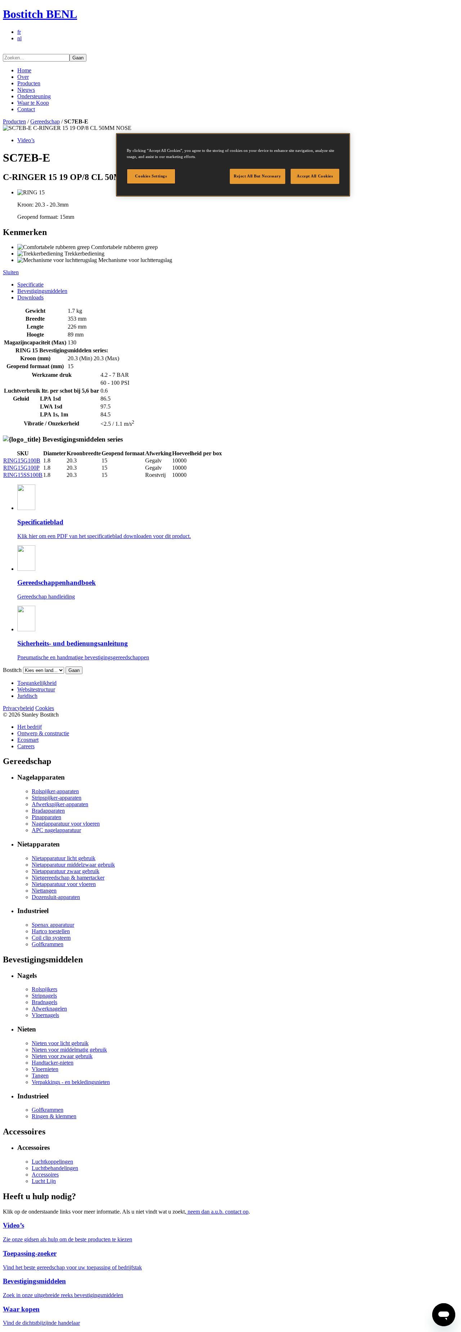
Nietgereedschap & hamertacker (68, 878)
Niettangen (44, 891)
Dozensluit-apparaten (56, 897)
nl (19, 38)
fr (19, 32)
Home (24, 70)
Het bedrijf (29, 727)
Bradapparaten (48, 811)
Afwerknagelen (49, 1009)
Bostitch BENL (40, 14)
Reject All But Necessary (257, 176)
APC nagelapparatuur (56, 830)
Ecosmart (28, 740)
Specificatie (30, 284)
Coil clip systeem (51, 938)
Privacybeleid (18, 708)
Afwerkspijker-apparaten (60, 804)
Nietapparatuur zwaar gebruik (65, 871)
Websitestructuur (36, 689)
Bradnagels (44, 1002)
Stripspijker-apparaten (56, 798)
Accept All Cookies (315, 176)
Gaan (78, 57)
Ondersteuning (34, 96)
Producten (28, 83)
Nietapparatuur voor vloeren (64, 884)
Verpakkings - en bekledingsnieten (71, 1082)
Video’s (26, 140)
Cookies (44, 708)
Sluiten (11, 272)
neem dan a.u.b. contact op (217, 1212)
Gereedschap (45, 121)
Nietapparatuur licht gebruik (63, 858)
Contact (26, 109)
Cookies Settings (151, 176)
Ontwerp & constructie (43, 733)
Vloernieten (45, 1069)
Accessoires (45, 1174)
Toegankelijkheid (37, 683)
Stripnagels (44, 996)
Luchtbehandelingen (55, 1168)
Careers (26, 746)
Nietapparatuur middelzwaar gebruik (73, 865)
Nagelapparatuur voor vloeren (66, 824)
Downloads (30, 297)
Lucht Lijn (44, 1181)
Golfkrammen (47, 944)
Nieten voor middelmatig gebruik (69, 1050)
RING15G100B (21, 460)
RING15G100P (21, 468)
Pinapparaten (46, 817)
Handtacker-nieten (52, 1063)
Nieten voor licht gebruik (60, 1043)
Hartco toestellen (51, 931)
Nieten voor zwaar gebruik (62, 1056)
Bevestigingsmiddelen (42, 291)
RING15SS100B (22, 475)
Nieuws (26, 90)
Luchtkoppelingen (52, 1162)
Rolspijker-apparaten (55, 791)
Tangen (40, 1076)
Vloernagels (45, 1015)
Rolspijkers (44, 989)
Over (23, 77)
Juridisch (27, 696)
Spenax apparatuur (53, 925)
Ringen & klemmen (54, 1116)
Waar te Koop (33, 103)
